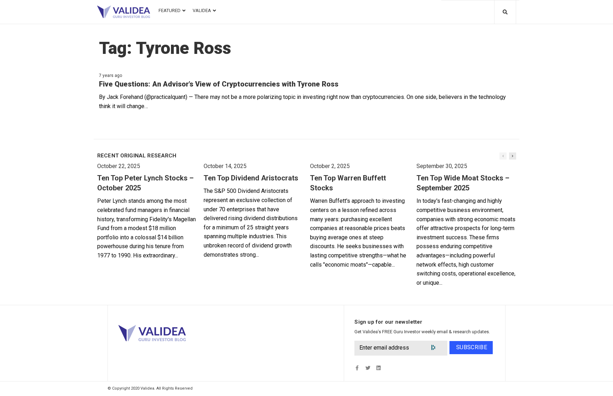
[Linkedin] (378, 368)
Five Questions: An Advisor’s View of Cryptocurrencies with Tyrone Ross (218, 84)
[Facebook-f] (357, 368)
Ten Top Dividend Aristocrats (251, 178)
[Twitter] (367, 368)
